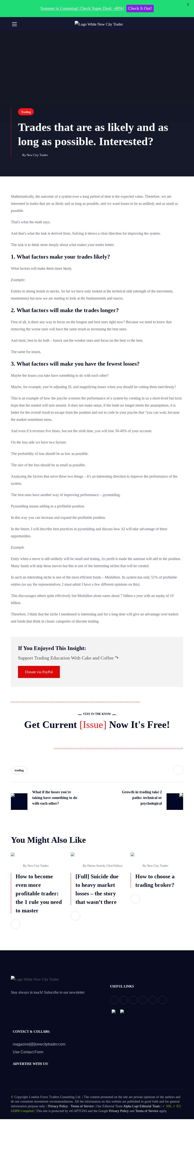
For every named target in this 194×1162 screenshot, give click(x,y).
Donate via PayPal (39, 672)
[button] (181, 24)
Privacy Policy (58, 1106)
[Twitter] (114, 1000)
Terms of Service (82, 1106)
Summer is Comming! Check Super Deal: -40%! (82, 8)
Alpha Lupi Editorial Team (141, 1106)
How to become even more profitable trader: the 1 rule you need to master (39, 893)
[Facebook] (124, 1000)
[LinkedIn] (153, 1000)
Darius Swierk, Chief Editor (104, 865)
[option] (37, 896)
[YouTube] (143, 1000)
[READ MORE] (15, 924)
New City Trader (37, 155)
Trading (26, 112)
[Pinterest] (133, 1000)
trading (19, 770)
